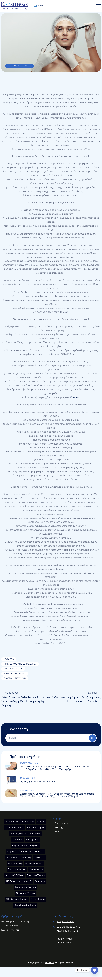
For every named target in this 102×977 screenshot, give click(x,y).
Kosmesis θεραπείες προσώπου (20, 664)
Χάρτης (59, 827)
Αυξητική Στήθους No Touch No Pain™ (25, 851)
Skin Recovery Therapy (17, 899)
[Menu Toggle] (98, 6)
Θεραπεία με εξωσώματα (25, 845)
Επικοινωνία (61, 823)
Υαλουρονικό (28, 822)
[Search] (92, 738)
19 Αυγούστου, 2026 (29, 763)
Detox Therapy (38, 899)
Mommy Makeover (33, 863)
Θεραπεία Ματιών (25, 893)
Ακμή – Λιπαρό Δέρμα (25, 887)
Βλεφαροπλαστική (17, 869)
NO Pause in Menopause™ (19, 881)
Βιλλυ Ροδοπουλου (13, 669)
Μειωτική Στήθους (15, 875)
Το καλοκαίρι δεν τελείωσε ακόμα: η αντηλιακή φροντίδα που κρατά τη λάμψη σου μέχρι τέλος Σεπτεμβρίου (55, 768)
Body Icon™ (39, 857)
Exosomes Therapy (36, 875)
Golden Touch (12, 822)
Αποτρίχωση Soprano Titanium (25, 834)
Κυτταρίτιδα (32, 840)
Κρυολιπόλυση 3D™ (15, 828)
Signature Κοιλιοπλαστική (18, 857)
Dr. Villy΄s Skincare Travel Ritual (37, 782)
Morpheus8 (17, 840)
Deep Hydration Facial (25, 905)
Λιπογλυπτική (15, 863)
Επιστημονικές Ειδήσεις (19, 66)
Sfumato (41, 822)
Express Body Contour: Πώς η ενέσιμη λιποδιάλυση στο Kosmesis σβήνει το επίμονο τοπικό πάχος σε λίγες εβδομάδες (57, 795)
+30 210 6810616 (64, 943)
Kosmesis (75, 397)
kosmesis (9, 659)
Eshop (58, 831)
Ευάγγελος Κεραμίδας (15, 674)
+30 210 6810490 (64, 939)
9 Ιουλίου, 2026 (27, 790)
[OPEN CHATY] (94, 970)
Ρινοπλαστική (36, 869)
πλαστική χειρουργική (15, 678)
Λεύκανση (40, 881)
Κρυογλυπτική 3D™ (36, 828)
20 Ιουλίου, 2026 (27, 778)
